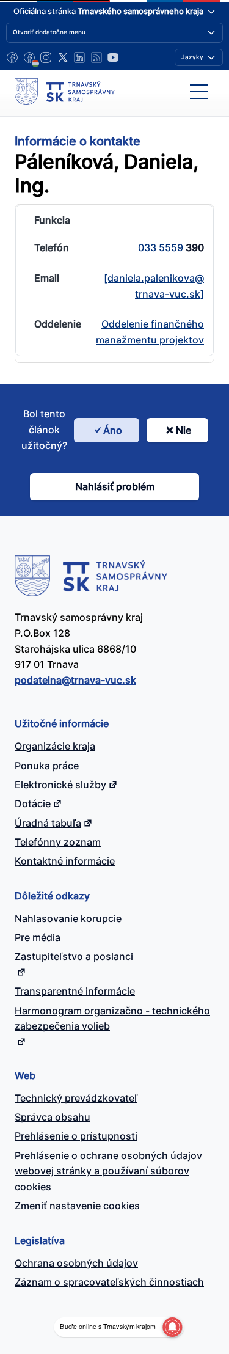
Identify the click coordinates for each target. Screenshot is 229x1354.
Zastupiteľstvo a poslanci (74, 956)
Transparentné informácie (75, 991)
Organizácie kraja (55, 746)
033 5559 (171, 247)
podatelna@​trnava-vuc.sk (75, 680)
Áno (112, 430)
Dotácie (33, 803)
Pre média (37, 937)
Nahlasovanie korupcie (68, 918)
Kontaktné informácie (65, 861)
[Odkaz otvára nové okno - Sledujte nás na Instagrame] (46, 57)
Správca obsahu (52, 1117)
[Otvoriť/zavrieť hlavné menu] (199, 91)
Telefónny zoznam (58, 842)
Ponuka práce (47, 765)
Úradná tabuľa (48, 823)
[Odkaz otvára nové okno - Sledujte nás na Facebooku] (12, 57)
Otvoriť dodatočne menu (49, 31)
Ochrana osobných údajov (76, 1263)
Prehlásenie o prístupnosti (76, 1136)
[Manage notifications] (172, 1327)
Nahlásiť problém (114, 486)
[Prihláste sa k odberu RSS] (96, 57)
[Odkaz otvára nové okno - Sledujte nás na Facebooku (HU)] (29, 57)
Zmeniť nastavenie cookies (77, 1205)
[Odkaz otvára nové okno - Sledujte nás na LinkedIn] (79, 57)
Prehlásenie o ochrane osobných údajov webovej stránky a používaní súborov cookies (108, 1171)
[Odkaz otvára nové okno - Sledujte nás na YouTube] (113, 57)
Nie (183, 430)
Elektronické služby (60, 784)
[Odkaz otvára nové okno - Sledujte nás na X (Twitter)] (63, 57)
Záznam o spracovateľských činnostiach (109, 1282)
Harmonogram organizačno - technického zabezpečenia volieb (112, 1019)
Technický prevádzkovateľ (76, 1098)
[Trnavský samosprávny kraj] (65, 91)
